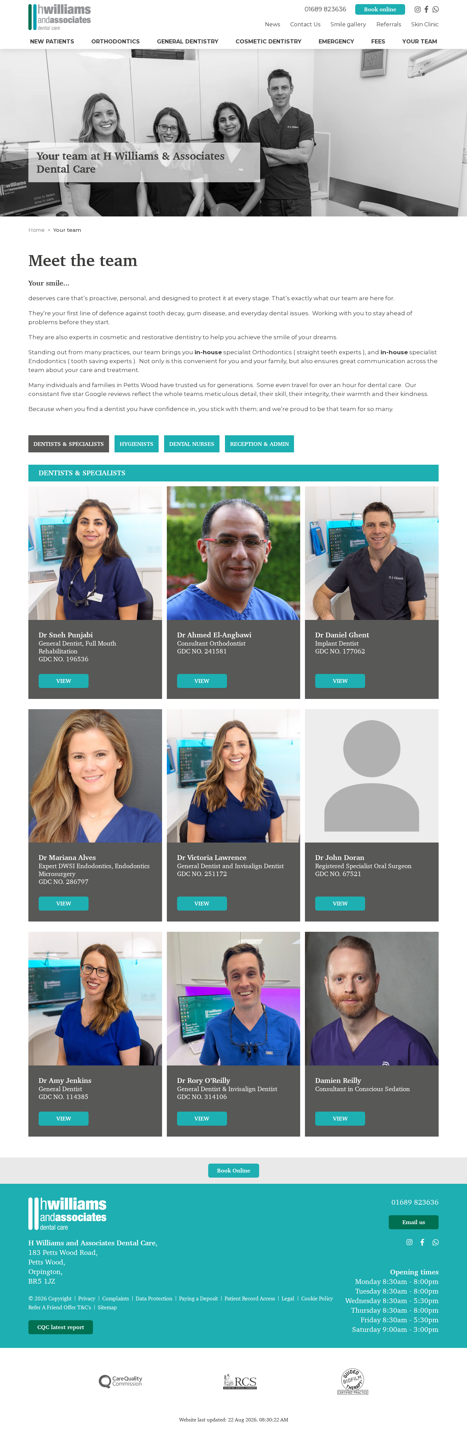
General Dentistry (187, 41)
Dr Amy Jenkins (65, 1080)
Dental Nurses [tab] (191, 444)
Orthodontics (115, 41)
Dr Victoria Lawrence (211, 857)
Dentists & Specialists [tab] (69, 444)
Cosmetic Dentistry (269, 41)
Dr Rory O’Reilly (203, 1080)
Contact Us (305, 24)
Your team (419, 41)
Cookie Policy (317, 1298)
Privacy (86, 1298)
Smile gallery (348, 24)
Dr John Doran (339, 857)
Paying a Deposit (198, 1298)
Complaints (115, 1298)
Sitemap (107, 1307)
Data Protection (154, 1298)
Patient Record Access (250, 1298)
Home (36, 230)
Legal (288, 1298)
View (63, 681)
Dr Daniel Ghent (342, 635)
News (272, 24)
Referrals (388, 24)
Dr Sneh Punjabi (66, 635)
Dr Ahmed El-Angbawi (214, 635)
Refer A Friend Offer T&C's (59, 1307)
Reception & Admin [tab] (259, 444)
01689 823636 (415, 1202)
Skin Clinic (425, 24)
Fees (378, 41)
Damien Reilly (338, 1080)
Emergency (336, 41)
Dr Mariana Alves (67, 857)
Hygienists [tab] (137, 444)
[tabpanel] (233, 811)
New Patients (52, 41)
